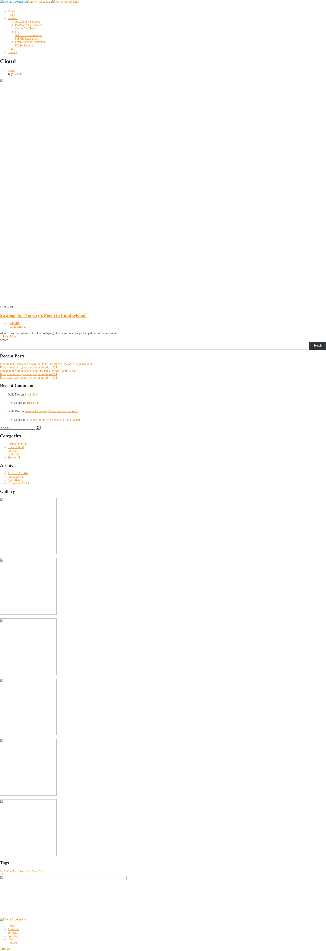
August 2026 (18, 473)
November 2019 (18, 483)
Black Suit (31, 394)
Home (11, 70)
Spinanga (14, 457)
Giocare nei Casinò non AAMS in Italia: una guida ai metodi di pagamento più (46, 364)
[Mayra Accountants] (13, 1)
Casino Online (17, 443)
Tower (35, 871)
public (13, 454)
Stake (29, 871)
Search (4, 339)
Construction (16, 447)
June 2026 (16, 480)
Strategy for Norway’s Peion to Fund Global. (43, 315)
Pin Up (13, 450)
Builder (3, 871)
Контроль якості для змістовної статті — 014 (28, 367)
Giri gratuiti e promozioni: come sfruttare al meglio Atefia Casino (38, 370)
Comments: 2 (18, 326)
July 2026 (16, 476)
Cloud (9, 871)
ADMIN (15, 323)
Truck (41, 871)
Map (15, 871)
